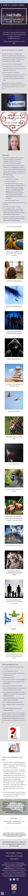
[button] (1, 5)
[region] (14, 1)
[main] (14, 16)
